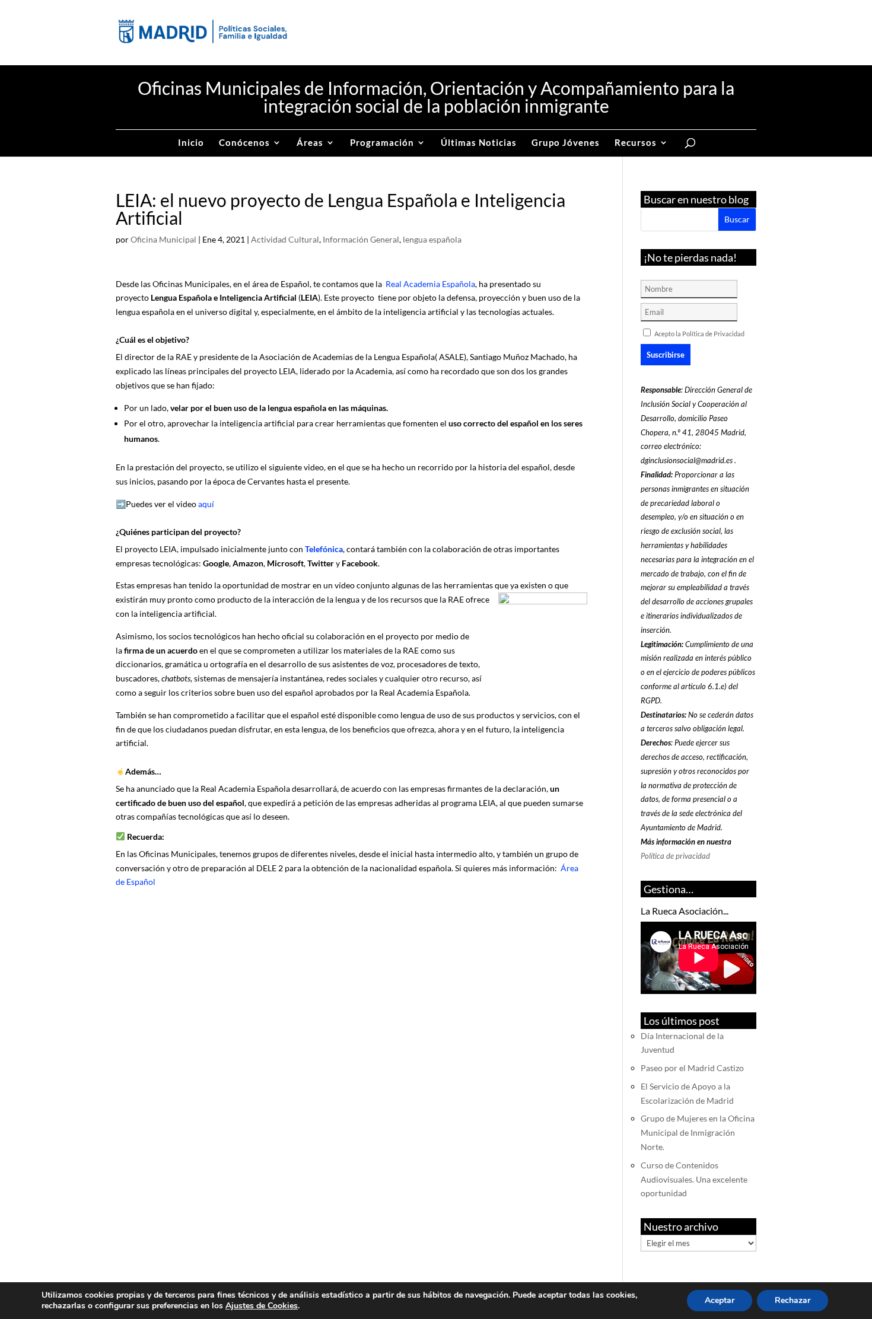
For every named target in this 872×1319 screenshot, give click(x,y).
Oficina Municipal (163, 239)
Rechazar (792, 1300)
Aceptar (719, 1300)
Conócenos (244, 143)
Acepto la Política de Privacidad (699, 333)
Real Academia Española (429, 284)
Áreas (310, 143)
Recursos (636, 143)
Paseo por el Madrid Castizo (692, 1068)
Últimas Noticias (479, 143)
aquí (206, 504)
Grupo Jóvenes (566, 143)
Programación (382, 143)
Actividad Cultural (285, 239)
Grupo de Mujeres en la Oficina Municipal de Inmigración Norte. (698, 1132)
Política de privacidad (675, 856)
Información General (361, 239)
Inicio (191, 143)
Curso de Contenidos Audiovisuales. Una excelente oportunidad (694, 1179)
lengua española (432, 239)
